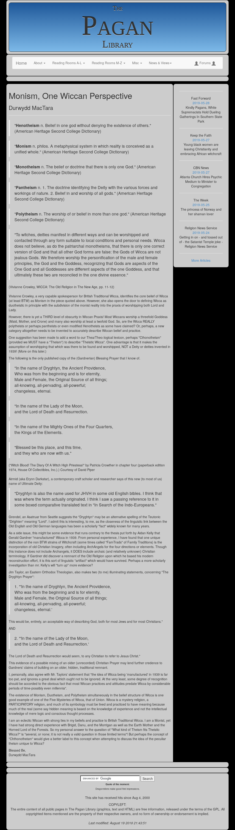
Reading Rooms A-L (67, 62)
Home (21, 63)
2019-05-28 (201, 103)
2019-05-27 (201, 140)
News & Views (159, 62)
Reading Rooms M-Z (107, 62)
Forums (205, 62)
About (38, 62)
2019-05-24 (201, 232)
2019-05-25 (201, 204)
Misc (136, 62)
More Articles (200, 260)
